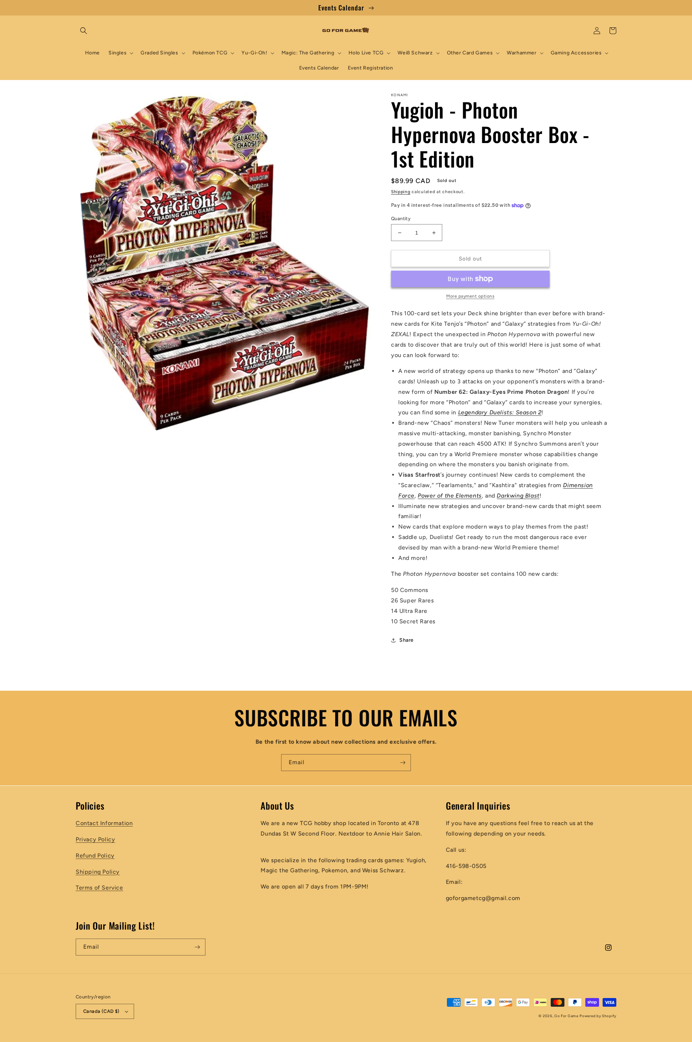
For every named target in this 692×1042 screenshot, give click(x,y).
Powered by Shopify (598, 1016)
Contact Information (104, 823)
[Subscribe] (403, 762)
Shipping (401, 191)
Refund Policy (95, 855)
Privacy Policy (95, 839)
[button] (84, 31)
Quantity (401, 218)
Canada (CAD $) (101, 1011)
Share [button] (406, 640)
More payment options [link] (470, 296)
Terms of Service (99, 887)
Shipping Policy (98, 871)
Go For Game (566, 1016)
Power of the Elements (450, 495)
